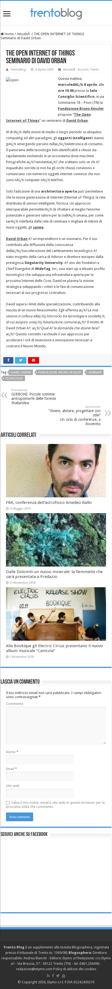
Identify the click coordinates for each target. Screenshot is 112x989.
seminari (95, 372)
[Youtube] (63, 975)
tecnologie (14, 378)
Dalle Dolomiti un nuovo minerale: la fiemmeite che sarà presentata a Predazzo (54, 574)
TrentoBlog (18, 69)
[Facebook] (53, 975)
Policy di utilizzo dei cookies (74, 969)
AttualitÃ (24, 34)
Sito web (13, 786)
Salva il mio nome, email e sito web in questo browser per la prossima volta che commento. (55, 805)
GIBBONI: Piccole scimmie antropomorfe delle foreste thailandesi (33, 396)
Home (9, 34)
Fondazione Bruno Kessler (59, 372)
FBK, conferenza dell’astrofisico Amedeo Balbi (49, 502)
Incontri (83, 69)
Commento (14, 704)
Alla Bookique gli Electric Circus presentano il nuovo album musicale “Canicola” (54, 648)
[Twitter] (58, 975)
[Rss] (48, 975)
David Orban (21, 372)
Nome (12, 752)
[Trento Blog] (56, 12)
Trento (94, 69)
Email (11, 769)
